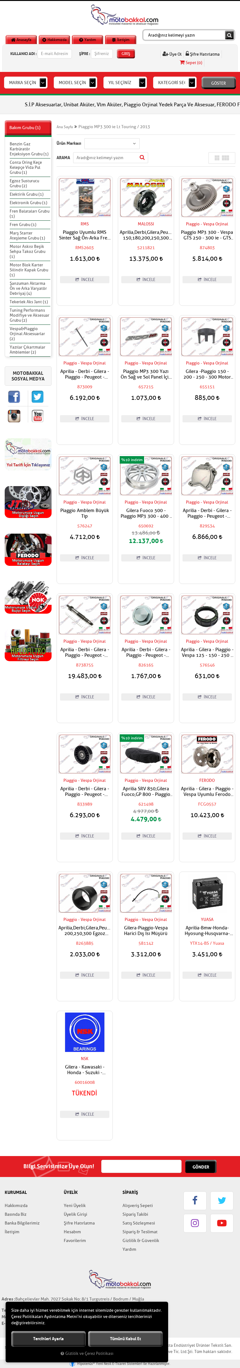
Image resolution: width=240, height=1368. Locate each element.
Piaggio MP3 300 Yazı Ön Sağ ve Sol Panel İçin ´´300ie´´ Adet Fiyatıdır (146, 374)
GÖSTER (218, 83)
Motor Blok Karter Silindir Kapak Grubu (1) (29, 270)
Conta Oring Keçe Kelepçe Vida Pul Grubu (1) (26, 167)
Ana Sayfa (65, 126)
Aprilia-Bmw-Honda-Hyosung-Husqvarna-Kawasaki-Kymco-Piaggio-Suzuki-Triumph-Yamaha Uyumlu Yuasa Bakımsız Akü (207, 931)
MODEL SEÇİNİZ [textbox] (74, 82)
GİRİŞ (126, 53)
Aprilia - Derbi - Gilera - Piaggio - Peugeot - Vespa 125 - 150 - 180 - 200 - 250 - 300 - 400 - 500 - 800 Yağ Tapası (146, 652)
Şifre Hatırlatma (204, 54)
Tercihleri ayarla (48, 1338)
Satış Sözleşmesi (138, 1223)
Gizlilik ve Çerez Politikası (89, 1353)
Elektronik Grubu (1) (28, 202)
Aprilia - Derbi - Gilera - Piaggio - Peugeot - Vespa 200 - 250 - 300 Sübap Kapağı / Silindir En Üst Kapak (207, 513)
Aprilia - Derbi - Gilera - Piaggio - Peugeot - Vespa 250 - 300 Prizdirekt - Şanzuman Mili (84, 652)
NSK (84, 1058)
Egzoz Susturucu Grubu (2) (24, 183)
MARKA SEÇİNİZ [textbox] (24, 82)
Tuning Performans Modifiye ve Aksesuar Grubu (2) (29, 315)
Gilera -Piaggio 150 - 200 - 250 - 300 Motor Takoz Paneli (207, 374)
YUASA (207, 919)
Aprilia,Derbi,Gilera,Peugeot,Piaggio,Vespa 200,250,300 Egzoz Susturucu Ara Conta (84, 931)
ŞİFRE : (84, 53)
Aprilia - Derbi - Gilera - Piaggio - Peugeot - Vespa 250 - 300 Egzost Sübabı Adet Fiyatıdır (85, 374)
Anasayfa (23, 39)
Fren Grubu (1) (23, 224)
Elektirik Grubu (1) (26, 194)
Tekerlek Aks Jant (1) (29, 301)
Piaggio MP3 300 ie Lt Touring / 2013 (114, 126)
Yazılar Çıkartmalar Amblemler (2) (27, 350)
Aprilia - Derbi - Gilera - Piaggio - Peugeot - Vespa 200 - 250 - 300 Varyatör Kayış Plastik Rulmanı (84, 791)
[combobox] (26, 82)
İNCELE (87, 279)
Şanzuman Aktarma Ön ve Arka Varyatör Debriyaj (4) (28, 288)
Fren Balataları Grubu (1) (29, 214)
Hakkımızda (57, 39)
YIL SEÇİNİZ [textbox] (119, 82)
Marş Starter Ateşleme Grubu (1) (27, 235)
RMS (85, 224)
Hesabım (72, 1232)
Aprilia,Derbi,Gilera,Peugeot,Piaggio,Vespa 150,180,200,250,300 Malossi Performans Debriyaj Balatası (146, 235)
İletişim (122, 39)
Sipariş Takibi (135, 1214)
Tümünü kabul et (125, 1338)
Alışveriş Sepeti (137, 1205)
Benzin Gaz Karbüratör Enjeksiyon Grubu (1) (29, 149)
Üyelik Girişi (75, 1214)
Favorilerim (75, 1240)
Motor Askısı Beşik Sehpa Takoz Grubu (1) (27, 251)
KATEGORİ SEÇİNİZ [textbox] (176, 82)
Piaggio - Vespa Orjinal (207, 224)
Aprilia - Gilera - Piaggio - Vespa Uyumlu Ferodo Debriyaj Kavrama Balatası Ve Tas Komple (207, 791)
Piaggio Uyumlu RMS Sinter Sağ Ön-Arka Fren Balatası (84, 235)
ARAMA (63, 157)
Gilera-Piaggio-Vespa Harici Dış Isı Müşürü (146, 931)
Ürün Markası (69, 143)
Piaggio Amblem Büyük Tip (84, 513)
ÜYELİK (71, 1192)
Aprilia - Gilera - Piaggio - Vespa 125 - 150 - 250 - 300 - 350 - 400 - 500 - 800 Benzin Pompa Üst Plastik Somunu (207, 652)
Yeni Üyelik (75, 1205)
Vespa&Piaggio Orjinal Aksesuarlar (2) (27, 333)
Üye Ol (175, 54)
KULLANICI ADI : (23, 53)
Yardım (89, 39)
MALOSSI (146, 224)
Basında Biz (16, 1214)
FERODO (207, 780)
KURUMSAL (16, 1192)
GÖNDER (200, 1167)
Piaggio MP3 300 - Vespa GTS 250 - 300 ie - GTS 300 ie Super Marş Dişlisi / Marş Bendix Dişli (207, 235)
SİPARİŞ (130, 1192)
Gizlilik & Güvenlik (140, 1240)
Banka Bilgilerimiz (22, 1223)
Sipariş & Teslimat (140, 1232)
